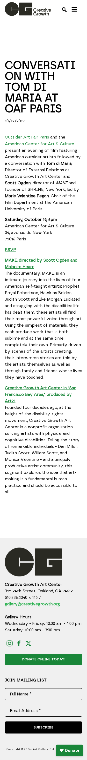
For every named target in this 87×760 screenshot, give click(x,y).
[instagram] (10, 644)
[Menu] (74, 9)
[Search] (64, 9)
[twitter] (28, 644)
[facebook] (19, 644)
